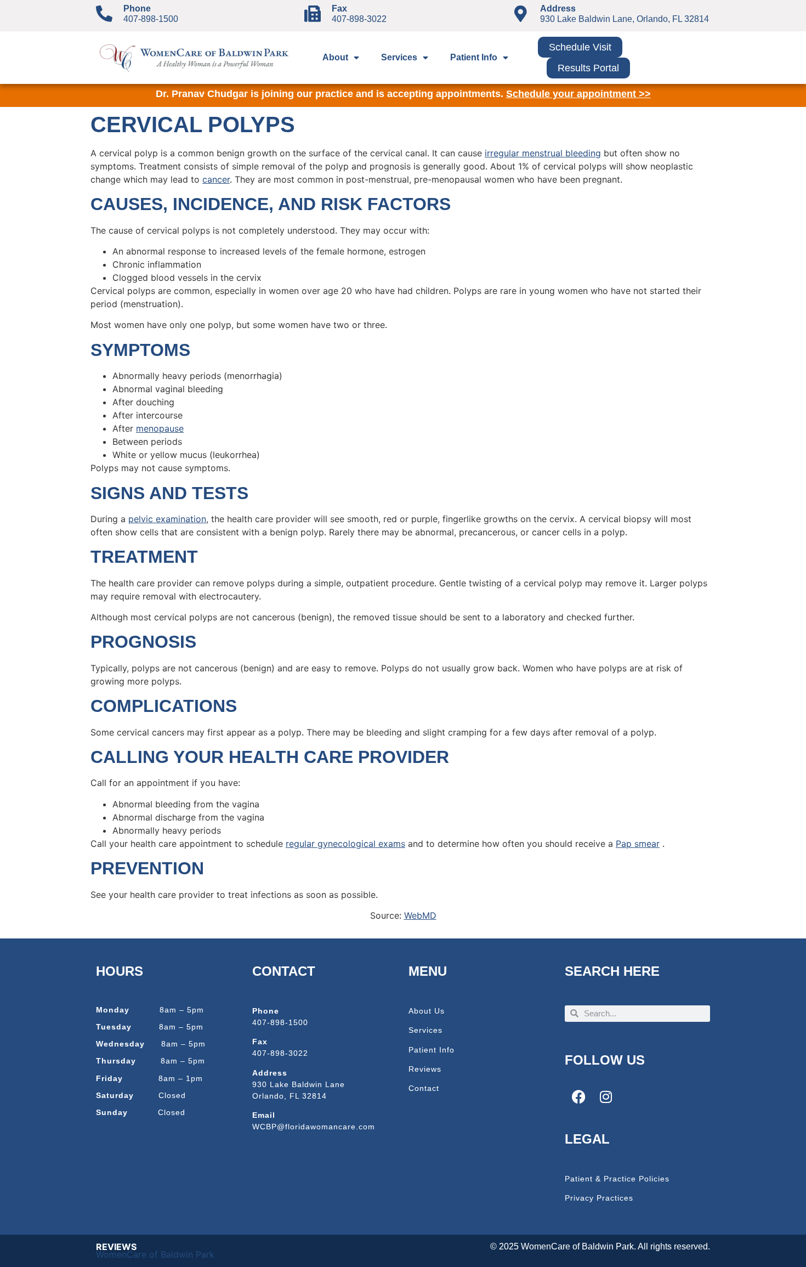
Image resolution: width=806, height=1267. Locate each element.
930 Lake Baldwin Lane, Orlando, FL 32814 (624, 19)
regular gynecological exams (345, 843)
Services (399, 57)
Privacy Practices (599, 1198)
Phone (137, 8)
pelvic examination (167, 518)
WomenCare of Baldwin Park (155, 1254)
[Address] (521, 13)
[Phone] (104, 13)
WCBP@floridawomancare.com (313, 1126)
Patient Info (473, 57)
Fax (339, 8)
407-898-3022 (359, 19)
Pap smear (638, 843)
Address (558, 8)
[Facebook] (578, 1096)
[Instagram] (606, 1096)
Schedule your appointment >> (578, 93)
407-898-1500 (150, 19)
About (335, 57)
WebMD (420, 915)
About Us (426, 1010)
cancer (216, 179)
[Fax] (312, 13)
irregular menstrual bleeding (543, 153)
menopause (160, 428)
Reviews (424, 1069)
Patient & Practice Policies (617, 1178)
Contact (423, 1088)
